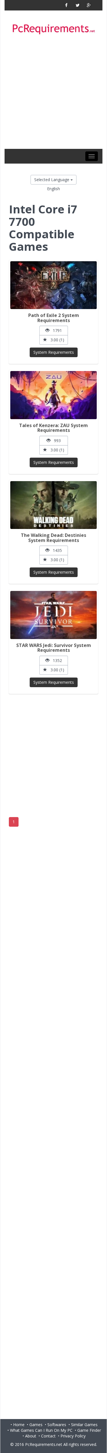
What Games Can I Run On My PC (41, 1430)
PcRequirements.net (43, 1444)
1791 (55, 330)
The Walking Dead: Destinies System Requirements (53, 537)
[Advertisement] (53, 93)
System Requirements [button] (53, 352)
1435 (55, 550)
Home (19, 1424)
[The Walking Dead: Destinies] (53, 505)
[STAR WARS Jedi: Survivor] (53, 615)
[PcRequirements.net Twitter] (77, 5)
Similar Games (84, 1424)
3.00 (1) (55, 339)
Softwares (56, 1424)
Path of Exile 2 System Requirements (53, 317)
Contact (48, 1436)
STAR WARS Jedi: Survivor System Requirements (53, 647)
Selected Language (52, 179)
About (30, 1436)
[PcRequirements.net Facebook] (66, 5)
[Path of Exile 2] (53, 285)
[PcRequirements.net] (53, 29)
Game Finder (89, 1430)
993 (56, 440)
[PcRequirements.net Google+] (88, 5)
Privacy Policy (73, 1436)
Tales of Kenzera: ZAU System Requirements (53, 428)
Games (36, 1424)
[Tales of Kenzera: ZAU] (53, 395)
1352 (55, 660)
